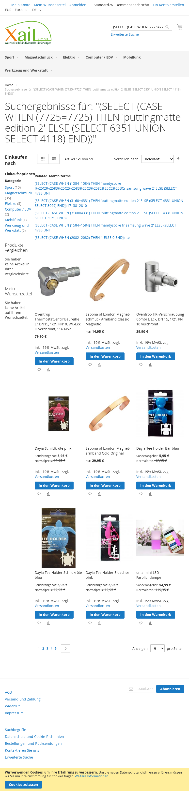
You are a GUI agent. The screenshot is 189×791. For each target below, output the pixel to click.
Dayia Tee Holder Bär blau (157, 448)
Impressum (14, 713)
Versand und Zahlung (23, 699)
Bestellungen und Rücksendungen (33, 743)
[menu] (94, 64)
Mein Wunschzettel (50, 4)
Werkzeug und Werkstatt (17, 228)
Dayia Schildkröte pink (53, 448)
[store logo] (28, 33)
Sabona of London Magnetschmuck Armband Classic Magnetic (108, 319)
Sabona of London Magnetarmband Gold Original (108, 451)
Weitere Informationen (91, 776)
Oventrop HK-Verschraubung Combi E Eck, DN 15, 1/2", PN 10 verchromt (160, 319)
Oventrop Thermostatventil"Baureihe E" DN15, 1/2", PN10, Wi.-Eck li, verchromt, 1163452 (57, 321)
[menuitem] (10, 57)
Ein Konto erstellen (168, 4)
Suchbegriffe (15, 729)
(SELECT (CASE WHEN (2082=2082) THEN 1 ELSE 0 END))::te (82, 237)
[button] (17, 10)
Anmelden (77, 4)
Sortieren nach (126, 159)
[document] (94, 780)
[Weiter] (65, 648)
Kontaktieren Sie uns (22, 750)
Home (9, 85)
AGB (8, 692)
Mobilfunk (16, 219)
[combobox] (141, 27)
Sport (13, 187)
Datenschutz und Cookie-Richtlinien (34, 736)
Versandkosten (47, 352)
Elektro (13, 203)
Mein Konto (20, 4)
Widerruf (12, 706)
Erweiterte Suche (125, 34)
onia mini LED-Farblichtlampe (148, 575)
